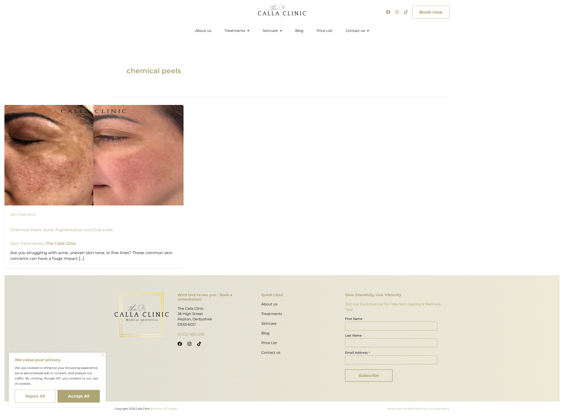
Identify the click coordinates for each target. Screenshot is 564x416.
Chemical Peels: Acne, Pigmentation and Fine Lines (61, 229)
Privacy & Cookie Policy (433, 408)
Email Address (357, 352)
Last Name (353, 335)
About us (203, 31)
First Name (353, 319)
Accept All (78, 396)
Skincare (270, 31)
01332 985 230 (191, 334)
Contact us (355, 31)
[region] (57, 380)
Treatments (234, 31)
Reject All (35, 396)
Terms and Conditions (401, 408)
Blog (299, 31)
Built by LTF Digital (164, 408)
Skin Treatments (23, 214)
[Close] (103, 355)
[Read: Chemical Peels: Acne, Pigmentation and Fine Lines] (94, 154)
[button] (236, 31)
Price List (324, 31)
